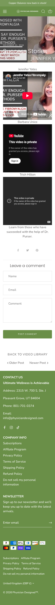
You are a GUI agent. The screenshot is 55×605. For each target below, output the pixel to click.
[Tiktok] (18, 427)
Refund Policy (12, 474)
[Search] (43, 12)
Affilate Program (14, 449)
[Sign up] (50, 522)
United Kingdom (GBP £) (17, 583)
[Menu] (5, 11)
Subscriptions (12, 443)
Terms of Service (14, 462)
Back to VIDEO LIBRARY (28, 354)
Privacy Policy (12, 455)
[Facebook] (4, 427)
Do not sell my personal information (24, 574)
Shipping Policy (13, 468)
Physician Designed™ (25, 592)
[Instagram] (11, 427)
